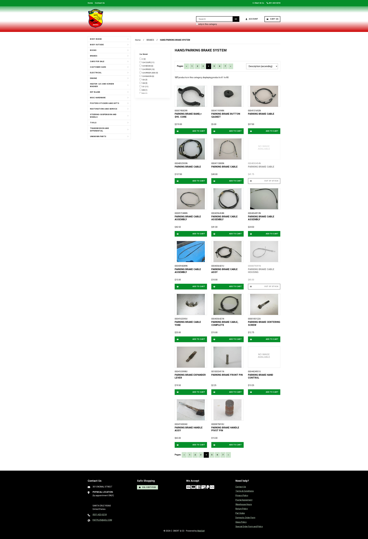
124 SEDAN (146, 66)
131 (143, 87)
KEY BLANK (95, 92)
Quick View (191, 114)
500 (143, 94)
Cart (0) (273, 19)
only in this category (207, 24)
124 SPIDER (146, 69)
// (142, 59)
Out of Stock (271, 181)
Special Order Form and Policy (249, 526)
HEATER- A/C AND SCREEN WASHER (102, 85)
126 (143, 80)
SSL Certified (148, 487)
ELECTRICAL (95, 73)
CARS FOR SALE (97, 61)
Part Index (240, 513)
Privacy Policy (241, 495)
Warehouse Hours (243, 504)
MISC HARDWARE (98, 98)
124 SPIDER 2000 (149, 73)
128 (143, 83)
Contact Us (100, 3)
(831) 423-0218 (100, 514)
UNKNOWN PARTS (98, 136)
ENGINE (93, 78)
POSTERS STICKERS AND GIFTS (104, 103)
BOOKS (93, 50)
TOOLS (93, 123)
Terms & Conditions (244, 491)
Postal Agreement (243, 500)
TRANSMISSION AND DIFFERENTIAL (99, 129)
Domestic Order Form (245, 517)
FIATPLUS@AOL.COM (102, 520)
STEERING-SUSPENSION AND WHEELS (103, 115)
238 (143, 90)
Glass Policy (241, 522)
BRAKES (93, 56)
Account (253, 19)
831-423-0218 (274, 3)
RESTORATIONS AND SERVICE (103, 109)
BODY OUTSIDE (97, 45)
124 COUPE (146, 62)
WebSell (201, 531)
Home (90, 3)
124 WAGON (147, 76)
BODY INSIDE (96, 39)
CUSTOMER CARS (98, 67)
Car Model (143, 54)
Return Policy (241, 509)
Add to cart (198, 131)
